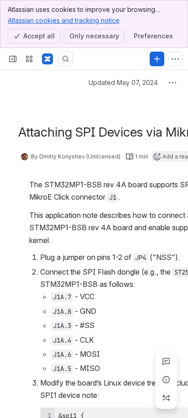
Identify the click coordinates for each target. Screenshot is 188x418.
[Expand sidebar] (12, 59)
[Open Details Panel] (166, 379)
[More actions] (172, 82)
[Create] (157, 59)
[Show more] (175, 59)
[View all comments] (166, 361)
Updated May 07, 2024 (123, 82)
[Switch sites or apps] (29, 59)
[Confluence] (47, 59)
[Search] (65, 59)
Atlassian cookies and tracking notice (64, 20)
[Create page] (166, 398)
